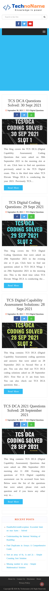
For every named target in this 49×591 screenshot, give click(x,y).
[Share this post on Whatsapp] (31, 115)
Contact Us (21, 579)
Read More (13, 187)
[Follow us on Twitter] (24, 23)
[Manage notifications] (42, 584)
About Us (11, 579)
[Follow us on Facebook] (18, 23)
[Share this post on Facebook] (17, 115)
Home (39, 579)
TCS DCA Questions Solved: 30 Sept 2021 (24, 103)
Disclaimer (31, 579)
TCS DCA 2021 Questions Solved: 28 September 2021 (24, 410)
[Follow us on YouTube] (30, 23)
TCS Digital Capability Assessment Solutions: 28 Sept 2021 (24, 304)
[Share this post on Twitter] (24, 115)
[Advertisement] (24, 63)
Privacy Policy (24, 583)
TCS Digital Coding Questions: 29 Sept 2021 (24, 204)
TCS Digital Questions (35, 110)
